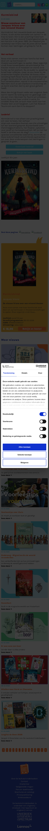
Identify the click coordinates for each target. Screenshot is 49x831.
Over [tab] (40, 373)
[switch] (42, 421)
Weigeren (24, 463)
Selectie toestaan (24, 455)
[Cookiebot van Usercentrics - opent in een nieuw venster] (35, 366)
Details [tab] (24, 373)
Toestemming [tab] (8, 373)
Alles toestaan (24, 447)
